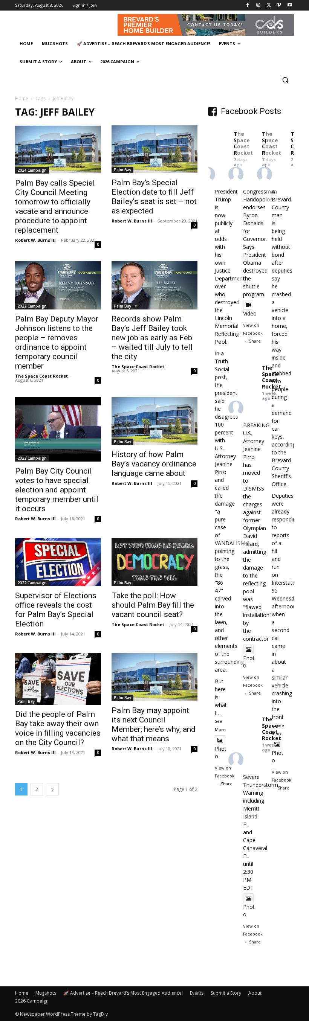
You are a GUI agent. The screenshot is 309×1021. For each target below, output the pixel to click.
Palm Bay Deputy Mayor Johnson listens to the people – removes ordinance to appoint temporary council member (56, 342)
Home (21, 98)
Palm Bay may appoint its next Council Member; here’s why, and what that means (154, 724)
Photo (220, 752)
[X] (269, 5)
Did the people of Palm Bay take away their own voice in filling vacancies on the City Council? (58, 728)
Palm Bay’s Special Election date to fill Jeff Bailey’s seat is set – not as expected (154, 196)
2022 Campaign (32, 306)
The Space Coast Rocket (41, 376)
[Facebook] (247, 5)
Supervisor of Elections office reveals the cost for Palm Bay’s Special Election (55, 609)
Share (227, 783)
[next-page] (52, 789)
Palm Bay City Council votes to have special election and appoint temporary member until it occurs (56, 489)
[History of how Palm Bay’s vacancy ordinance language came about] (154, 421)
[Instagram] (258, 5)
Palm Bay (122, 169)
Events (196, 993)
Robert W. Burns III (35, 240)
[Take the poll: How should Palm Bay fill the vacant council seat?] (154, 562)
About (255, 993)
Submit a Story (226, 993)
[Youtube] (289, 5)
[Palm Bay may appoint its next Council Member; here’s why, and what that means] (154, 677)
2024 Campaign (32, 170)
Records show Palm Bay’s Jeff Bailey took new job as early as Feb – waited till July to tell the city (152, 337)
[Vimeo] (279, 5)
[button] (285, 80)
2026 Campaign (32, 1001)
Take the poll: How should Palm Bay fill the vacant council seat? (153, 605)
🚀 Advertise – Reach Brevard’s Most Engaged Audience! (123, 993)
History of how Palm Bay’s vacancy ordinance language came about (154, 464)
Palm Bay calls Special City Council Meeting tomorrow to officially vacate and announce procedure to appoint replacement (55, 206)
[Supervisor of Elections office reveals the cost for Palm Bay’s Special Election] (58, 562)
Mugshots (45, 993)
